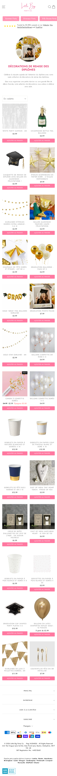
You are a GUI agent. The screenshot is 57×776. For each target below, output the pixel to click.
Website (46, 25)
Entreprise (27, 700)
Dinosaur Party (29, 18)
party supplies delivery (17, 758)
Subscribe (28, 719)
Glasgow (22, 760)
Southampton (31, 760)
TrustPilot (39, 27)
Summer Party (11, 18)
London (34, 758)
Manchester (48, 758)
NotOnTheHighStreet (24, 27)
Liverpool (49, 760)
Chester (36, 763)
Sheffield (29, 763)
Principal (28, 691)
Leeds (16, 760)
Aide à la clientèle (27, 710)
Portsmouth (40, 760)
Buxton (40, 758)
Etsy (51, 25)
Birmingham (8, 760)
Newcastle (21, 763)
